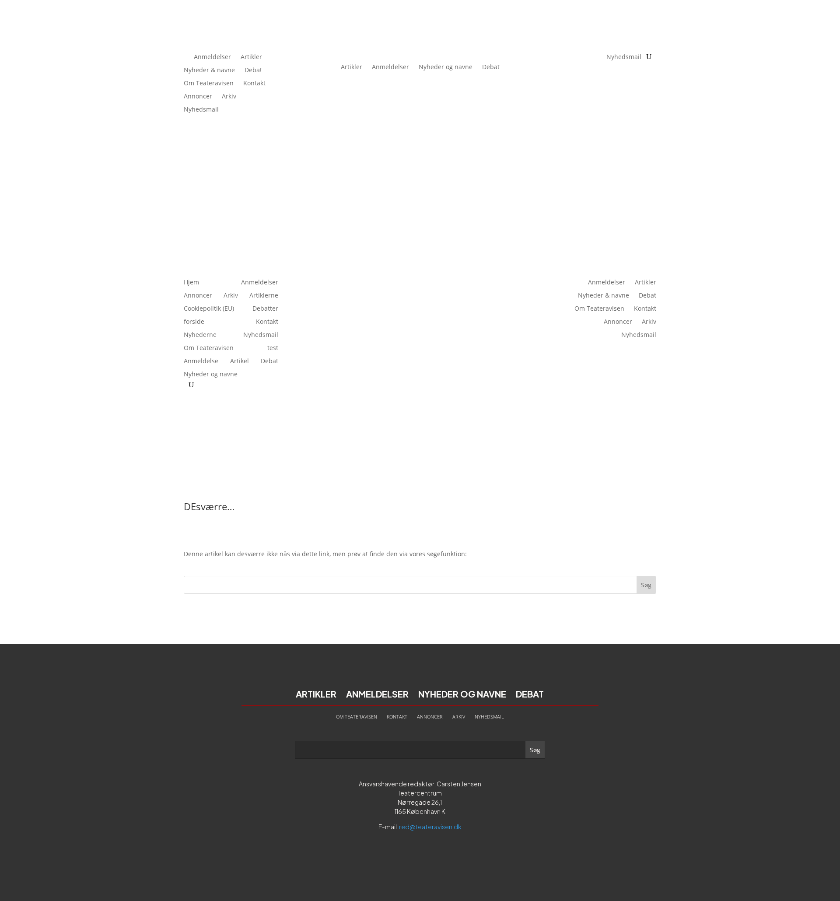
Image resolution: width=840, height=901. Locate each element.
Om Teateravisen (209, 83)
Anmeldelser (212, 57)
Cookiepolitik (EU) (209, 308)
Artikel (239, 361)
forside (194, 322)
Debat (253, 70)
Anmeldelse (201, 361)
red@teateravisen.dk (430, 827)
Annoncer (198, 96)
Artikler (251, 57)
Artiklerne (263, 295)
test (272, 348)
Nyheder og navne (445, 67)
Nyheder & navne (209, 70)
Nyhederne (200, 335)
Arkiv (229, 96)
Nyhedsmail (201, 109)
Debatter (265, 308)
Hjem (191, 282)
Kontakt (254, 83)
